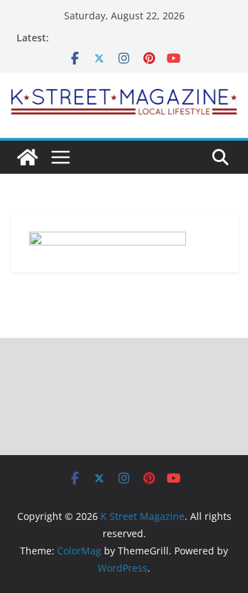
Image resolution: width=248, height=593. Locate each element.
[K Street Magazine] (27, 157)
